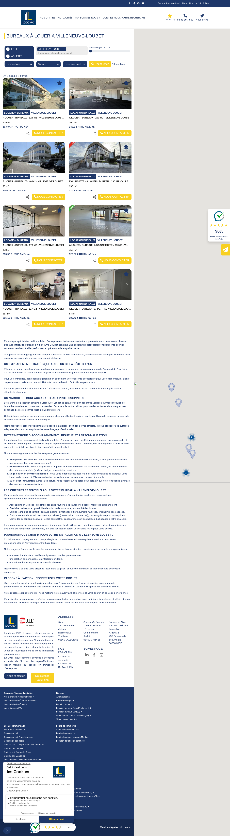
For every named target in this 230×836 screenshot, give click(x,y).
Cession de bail (11, 733)
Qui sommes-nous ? (87, 17)
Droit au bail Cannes (13, 748)
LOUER (15, 49)
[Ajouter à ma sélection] (59, 83)
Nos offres (47, 17)
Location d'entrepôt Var (15, 704)
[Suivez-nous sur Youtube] (143, 3)
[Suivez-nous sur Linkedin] (130, 3)
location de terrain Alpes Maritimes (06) (74, 792)
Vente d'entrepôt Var (13, 708)
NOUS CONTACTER (50, 133)
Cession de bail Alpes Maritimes (19, 737)
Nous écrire (202, 19)
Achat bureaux (63, 697)
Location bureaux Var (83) (68, 712)
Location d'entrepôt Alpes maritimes (20, 700)
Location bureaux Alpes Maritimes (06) (74, 708)
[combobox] (62, 53)
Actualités (65, 17)
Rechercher (101, 64)
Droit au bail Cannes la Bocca (17, 752)
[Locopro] (28, 17)
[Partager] (28, 133)
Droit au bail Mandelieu (14, 756)
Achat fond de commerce (67, 729)
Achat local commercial (14, 729)
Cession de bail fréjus (14, 741)
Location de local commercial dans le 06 (22, 760)
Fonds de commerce (65, 733)
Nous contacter (16, 675)
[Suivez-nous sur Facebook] (135, 3)
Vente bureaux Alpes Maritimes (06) (72, 715)
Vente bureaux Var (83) (67, 719)
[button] (178, 403)
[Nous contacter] (225, 249)
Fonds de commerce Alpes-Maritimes (73, 737)
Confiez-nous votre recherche (124, 17)
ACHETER (16, 56)
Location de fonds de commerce (71, 741)
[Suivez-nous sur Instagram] (138, 3)
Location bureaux (64, 704)
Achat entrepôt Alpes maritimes (18, 697)
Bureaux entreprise (65, 700)
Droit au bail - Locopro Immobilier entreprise (24, 744)
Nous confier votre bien (42, 677)
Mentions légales (109, 827)
